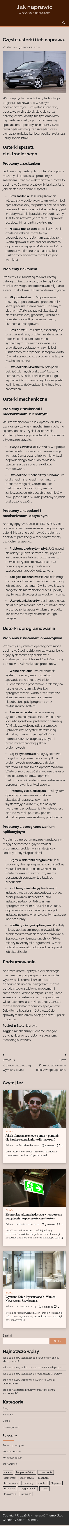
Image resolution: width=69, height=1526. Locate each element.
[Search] (63, 22)
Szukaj (7, 1335)
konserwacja (11, 1483)
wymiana (26, 1494)
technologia (11, 1040)
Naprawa (20, 1035)
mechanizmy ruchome (29, 1031)
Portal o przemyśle (13, 1445)
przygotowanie (28, 1488)
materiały (28, 1483)
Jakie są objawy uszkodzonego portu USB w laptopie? (33, 1367)
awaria (8, 1472)
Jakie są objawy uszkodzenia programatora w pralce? (32, 1373)
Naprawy (31, 1025)
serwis (44, 1488)
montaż (42, 1483)
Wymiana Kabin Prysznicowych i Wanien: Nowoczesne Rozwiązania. (31, 1299)
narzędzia (9, 1488)
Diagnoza (43, 1477)
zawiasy (25, 1040)
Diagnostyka (27, 1477)
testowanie (10, 1494)
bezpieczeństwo (25, 1472)
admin (9, 1145)
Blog (20, 1025)
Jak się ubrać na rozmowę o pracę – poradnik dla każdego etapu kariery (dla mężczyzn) (32, 1137)
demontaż (9, 1477)
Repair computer (12, 1451)
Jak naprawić (34, 6)
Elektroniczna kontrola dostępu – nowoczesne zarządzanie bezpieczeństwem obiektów (34, 1216)
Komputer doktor (12, 1457)
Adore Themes (27, 1520)
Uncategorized (11, 1427)
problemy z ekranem (42, 1035)
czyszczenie (45, 1472)
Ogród (6, 1420)
